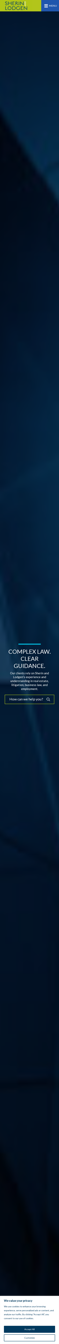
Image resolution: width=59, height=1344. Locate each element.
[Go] (48, 699)
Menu (53, 5)
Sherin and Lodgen (16, 5)
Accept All (29, 1329)
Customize (29, 1337)
